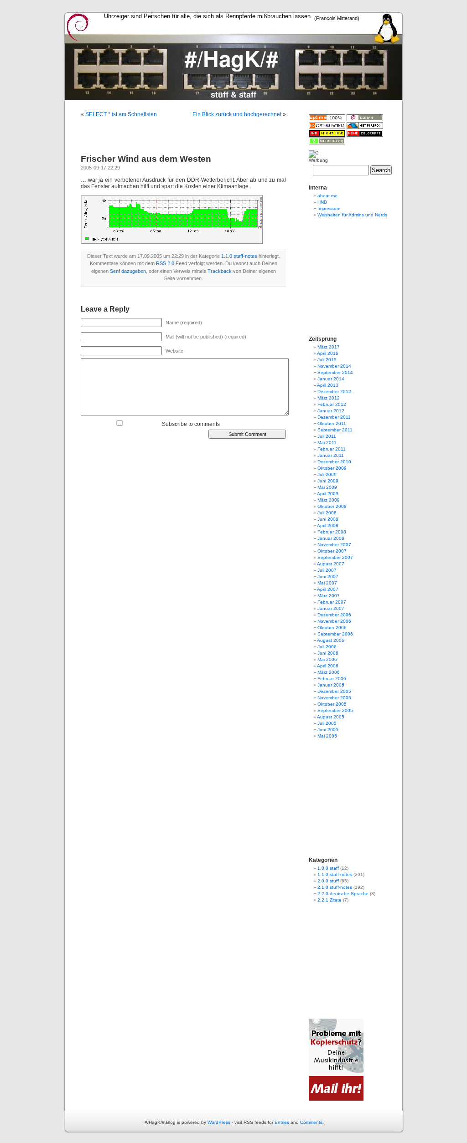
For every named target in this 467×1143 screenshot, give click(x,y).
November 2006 (334, 621)
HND (322, 202)
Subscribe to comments (191, 424)
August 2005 (330, 716)
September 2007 (335, 557)
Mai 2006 (327, 659)
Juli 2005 (327, 723)
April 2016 (327, 353)
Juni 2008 (327, 519)
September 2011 (335, 429)
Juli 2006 (327, 646)
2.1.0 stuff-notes (334, 887)
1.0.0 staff (328, 868)
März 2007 (328, 595)
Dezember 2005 (334, 691)
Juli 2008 (327, 512)
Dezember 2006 (334, 614)
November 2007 (334, 544)
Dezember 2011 (334, 417)
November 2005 (334, 697)
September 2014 (335, 372)
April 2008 (327, 525)
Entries (282, 1122)
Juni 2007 (327, 576)
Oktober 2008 (332, 506)
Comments (311, 1122)
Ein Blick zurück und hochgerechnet (236, 114)
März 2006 (328, 672)
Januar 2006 (330, 684)
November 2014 (334, 366)
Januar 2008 (330, 538)
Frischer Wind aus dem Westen (146, 159)
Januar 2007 (330, 608)
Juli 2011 (326, 436)
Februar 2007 (331, 602)
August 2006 (330, 640)
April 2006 (327, 665)
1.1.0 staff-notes (239, 256)
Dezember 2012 (334, 391)
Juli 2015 (327, 359)
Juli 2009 (327, 474)
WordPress (219, 1122)
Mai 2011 (327, 442)
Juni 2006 (327, 653)
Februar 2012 (331, 404)
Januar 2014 (330, 378)
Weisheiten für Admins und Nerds (352, 214)
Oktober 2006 (332, 627)
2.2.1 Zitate (329, 899)
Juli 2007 (327, 570)
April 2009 (327, 493)
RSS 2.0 (165, 263)
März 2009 (328, 499)
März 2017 (328, 346)
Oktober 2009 (332, 468)
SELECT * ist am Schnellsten (121, 114)
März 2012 (328, 397)
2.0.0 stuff (328, 880)
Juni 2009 (327, 480)
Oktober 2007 (332, 551)
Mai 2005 (327, 735)
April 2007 (327, 589)
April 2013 (327, 385)
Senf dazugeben (128, 271)
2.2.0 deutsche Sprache (342, 893)
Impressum (328, 208)
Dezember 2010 (334, 461)
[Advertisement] (233, 103)
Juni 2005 (327, 729)
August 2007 (330, 563)
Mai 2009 (327, 487)
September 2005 (335, 710)
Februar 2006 (331, 678)
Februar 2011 (331, 448)
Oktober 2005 (332, 704)
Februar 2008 (331, 531)
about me (327, 195)
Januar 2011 (330, 455)
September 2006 (335, 633)
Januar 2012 (330, 410)
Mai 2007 (327, 582)
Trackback (220, 271)
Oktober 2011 (331, 423)
